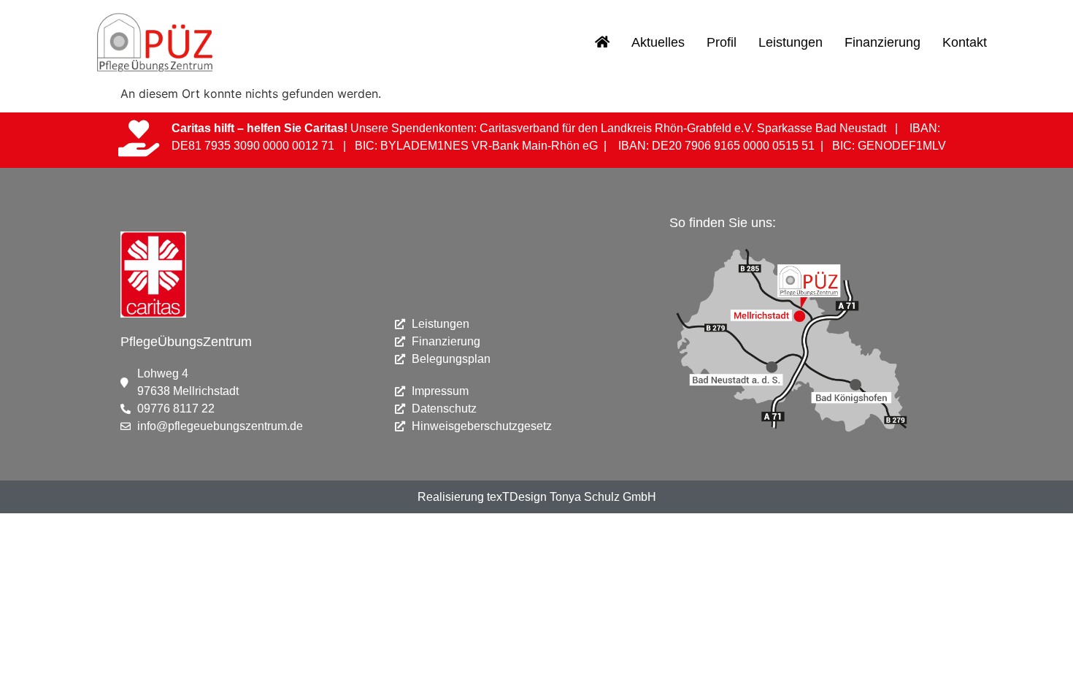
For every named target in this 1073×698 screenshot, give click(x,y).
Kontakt (964, 42)
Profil (722, 42)
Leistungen (790, 42)
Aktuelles (658, 42)
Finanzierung (882, 42)
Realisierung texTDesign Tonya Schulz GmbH (537, 497)
